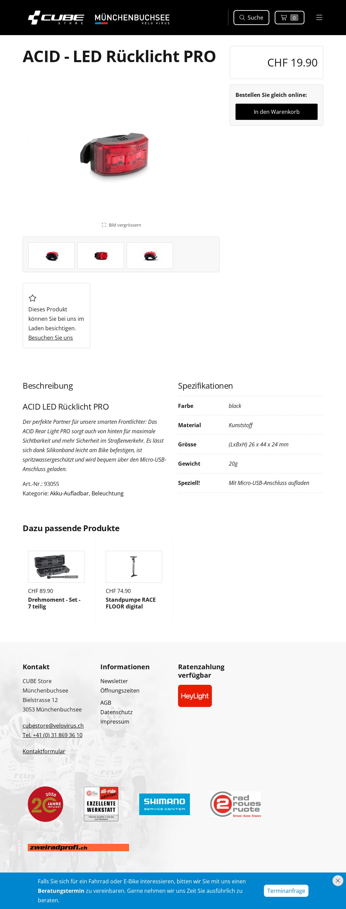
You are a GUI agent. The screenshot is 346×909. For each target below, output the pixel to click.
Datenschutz (116, 712)
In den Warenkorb (277, 111)
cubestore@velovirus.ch (53, 725)
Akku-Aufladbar (69, 493)
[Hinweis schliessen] (337, 880)
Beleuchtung (108, 493)
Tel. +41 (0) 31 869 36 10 (52, 735)
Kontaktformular (44, 751)
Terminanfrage (286, 890)
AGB (105, 702)
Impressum (114, 721)
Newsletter (114, 681)
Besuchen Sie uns (50, 337)
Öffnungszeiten (120, 690)
